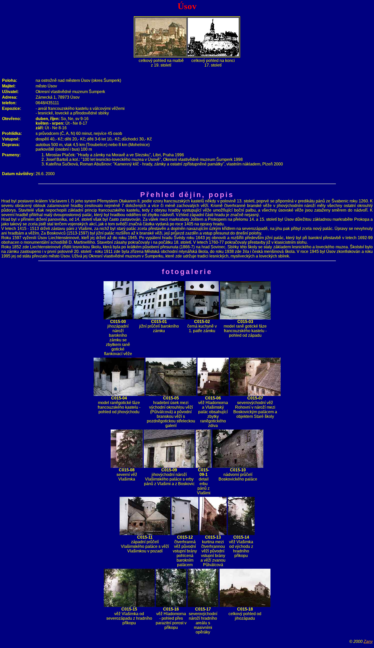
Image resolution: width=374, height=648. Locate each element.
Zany (368, 641)
